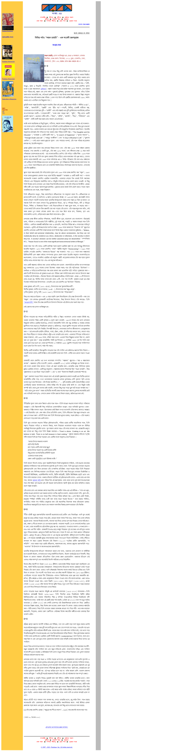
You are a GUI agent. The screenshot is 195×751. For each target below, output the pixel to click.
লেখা (3, 111)
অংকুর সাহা (57, 45)
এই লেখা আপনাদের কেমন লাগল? (57, 727)
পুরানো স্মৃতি (36, 480)
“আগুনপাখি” (28, 302)
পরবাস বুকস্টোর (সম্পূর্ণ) (7, 37)
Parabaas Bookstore (7, 31)
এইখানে (43, 89)
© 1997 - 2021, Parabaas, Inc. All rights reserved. (57, 747)
